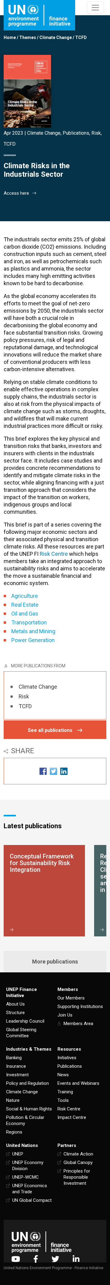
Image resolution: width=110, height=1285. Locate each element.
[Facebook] (35, 1259)
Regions (14, 1132)
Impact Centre (71, 1117)
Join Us (64, 1015)
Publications (76, 133)
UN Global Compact (32, 1200)
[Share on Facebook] (43, 771)
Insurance (16, 1066)
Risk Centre (68, 1109)
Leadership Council (25, 1021)
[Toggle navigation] (95, 8)
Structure (15, 1012)
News (63, 1074)
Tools (63, 1100)
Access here (16, 193)
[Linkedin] (76, 1259)
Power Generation (33, 640)
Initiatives (66, 1057)
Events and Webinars (78, 1083)
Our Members (71, 998)
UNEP (17, 1154)
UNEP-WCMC (25, 1177)
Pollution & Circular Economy (25, 1120)
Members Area (78, 1023)
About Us (15, 1004)
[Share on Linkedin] (64, 771)
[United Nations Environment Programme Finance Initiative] (41, 1242)
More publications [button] (55, 961)
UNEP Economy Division (27, 1165)
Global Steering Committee (21, 1032)
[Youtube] (15, 1259)
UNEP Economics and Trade (29, 1188)
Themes (27, 37)
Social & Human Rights (29, 1109)
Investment (17, 1074)
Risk (96, 133)
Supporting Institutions (80, 1006)
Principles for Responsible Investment (77, 1177)
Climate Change (55, 37)
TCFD (81, 37)
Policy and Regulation (27, 1083)
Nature (13, 1100)
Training (65, 1092)
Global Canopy (78, 1162)
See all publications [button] (50, 730)
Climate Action (78, 1154)
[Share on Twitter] (53, 771)
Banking (14, 1057)
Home (10, 37)
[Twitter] (55, 1259)
